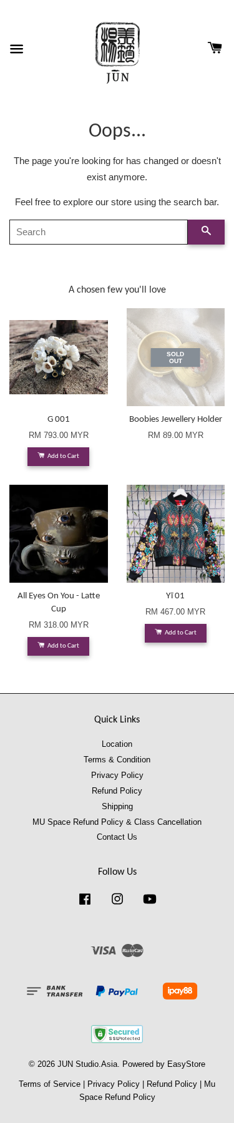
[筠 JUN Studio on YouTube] (149, 905)
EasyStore (186, 1064)
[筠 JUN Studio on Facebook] (85, 905)
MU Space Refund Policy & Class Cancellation (117, 822)
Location (117, 744)
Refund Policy (117, 790)
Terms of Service (49, 1084)
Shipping (117, 806)
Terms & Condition (117, 759)
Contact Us (117, 837)
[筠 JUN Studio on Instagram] (117, 905)
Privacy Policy (117, 775)
